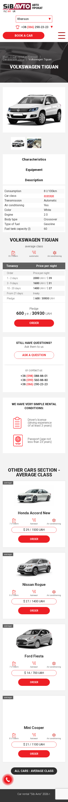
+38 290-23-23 (34, 384)
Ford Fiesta (34, 656)
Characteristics (34, 159)
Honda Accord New (34, 513)
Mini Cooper (34, 728)
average (49, 196)
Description (34, 180)
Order (34, 323)
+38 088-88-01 (34, 376)
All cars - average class (34, 771)
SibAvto (23, 6)
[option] (34, 109)
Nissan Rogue (34, 584)
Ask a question (34, 355)
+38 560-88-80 (34, 380)
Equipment (34, 170)
